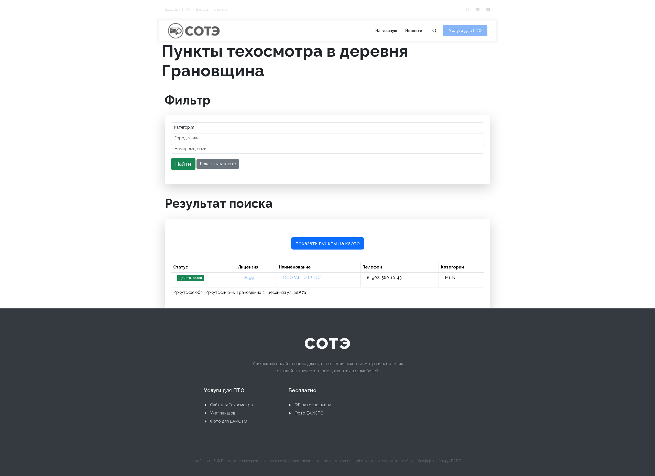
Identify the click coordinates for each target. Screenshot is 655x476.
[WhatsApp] (468, 9)
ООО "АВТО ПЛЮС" (302, 277)
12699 (248, 277)
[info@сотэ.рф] (488, 9)
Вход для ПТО (177, 9)
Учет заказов (222, 413)
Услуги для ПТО (465, 30)
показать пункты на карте (328, 243)
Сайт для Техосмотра (231, 404)
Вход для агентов (212, 9)
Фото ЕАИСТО (309, 413)
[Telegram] (478, 9)
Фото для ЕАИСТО (228, 421)
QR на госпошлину (312, 404)
